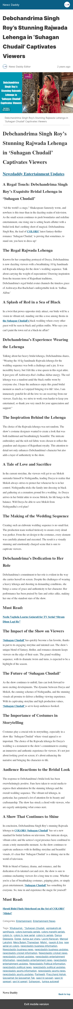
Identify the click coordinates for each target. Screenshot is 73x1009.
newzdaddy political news (17, 967)
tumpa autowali (50, 981)
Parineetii (40, 974)
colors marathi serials (53, 931)
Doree (17, 938)
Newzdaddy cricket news (53, 952)
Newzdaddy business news (18, 949)
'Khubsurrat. (16, 928)
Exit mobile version (36, 1004)
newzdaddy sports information (20, 970)
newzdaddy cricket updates (18, 956)
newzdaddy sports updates (18, 974)
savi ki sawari (20, 981)
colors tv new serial (24, 935)
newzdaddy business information (39, 945)
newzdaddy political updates (49, 967)
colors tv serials (44, 935)
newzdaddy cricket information (20, 952)
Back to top (64, 994)
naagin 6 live (56, 942)
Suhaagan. (35, 981)
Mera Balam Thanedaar (26, 942)
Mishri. (43, 942)
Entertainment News (44, 921)
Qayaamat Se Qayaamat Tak (19, 977)
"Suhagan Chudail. (34, 928)
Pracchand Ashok (56, 974)
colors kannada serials (27, 931)
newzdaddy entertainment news (34, 960)
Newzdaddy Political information (47, 963)
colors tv (7, 935)
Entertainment (24, 921)
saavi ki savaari (44, 977)
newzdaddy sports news (51, 970)
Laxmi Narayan (50, 938)
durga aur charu (31, 938)
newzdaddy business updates (51, 949)
